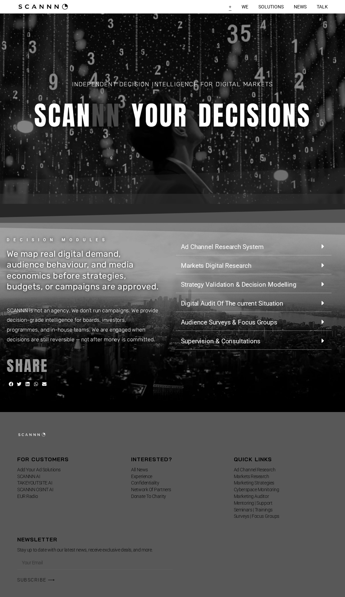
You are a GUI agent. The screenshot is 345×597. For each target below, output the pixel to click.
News (300, 6)
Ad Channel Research (254, 469)
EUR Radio (27, 496)
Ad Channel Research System (222, 247)
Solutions (271, 6)
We (245, 6)
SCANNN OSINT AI (35, 489)
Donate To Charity (148, 496)
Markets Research (251, 476)
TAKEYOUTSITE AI (34, 482)
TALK (322, 6)
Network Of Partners (151, 489)
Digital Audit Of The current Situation (232, 303)
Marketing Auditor (251, 496)
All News (139, 469)
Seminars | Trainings (253, 509)
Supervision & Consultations (220, 341)
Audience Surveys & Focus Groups (229, 322)
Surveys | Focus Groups (256, 516)
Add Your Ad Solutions (39, 469)
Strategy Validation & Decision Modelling (238, 284)
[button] (11, 384)
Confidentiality (145, 482)
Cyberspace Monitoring (256, 489)
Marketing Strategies (254, 482)
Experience (141, 476)
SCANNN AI (28, 476)
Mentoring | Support (253, 503)
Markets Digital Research (216, 266)
